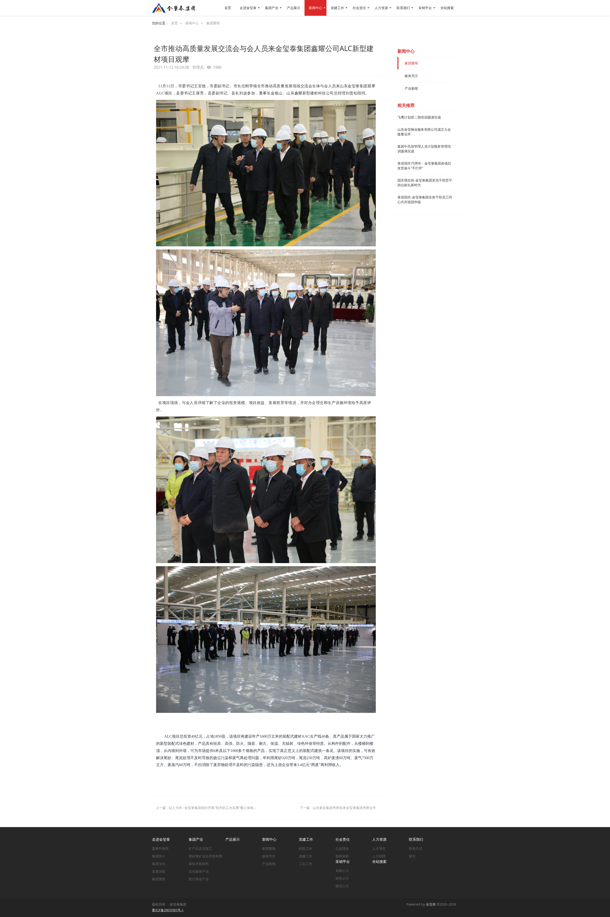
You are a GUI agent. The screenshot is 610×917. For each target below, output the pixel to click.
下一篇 (338, 807)
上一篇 (208, 807)
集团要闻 (213, 23)
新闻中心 (192, 23)
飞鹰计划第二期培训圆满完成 (419, 117)
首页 (227, 7)
